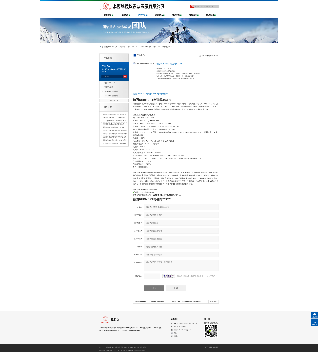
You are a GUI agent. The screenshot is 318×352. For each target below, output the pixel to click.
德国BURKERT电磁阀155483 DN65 (189, 301)
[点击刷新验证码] (168, 276)
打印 (203, 56)
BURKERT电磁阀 (111, 91)
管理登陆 (142, 350)
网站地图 (102, 350)
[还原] (214, 55)
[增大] (216, 55)
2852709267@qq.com (206, 6)
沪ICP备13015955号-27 (121, 350)
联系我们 (210, 15)
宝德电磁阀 (108, 87)
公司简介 (125, 15)
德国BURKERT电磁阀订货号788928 (152, 301)
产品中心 (142, 15)
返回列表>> (213, 301)
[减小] (212, 55)
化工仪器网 (208, 347)
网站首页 (108, 15)
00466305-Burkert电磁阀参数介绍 (113, 124)
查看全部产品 (113, 100)
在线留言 (193, 15)
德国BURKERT (132, 47)
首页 (115, 47)
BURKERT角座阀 (111, 96)
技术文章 (176, 15)
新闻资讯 (159, 15)
